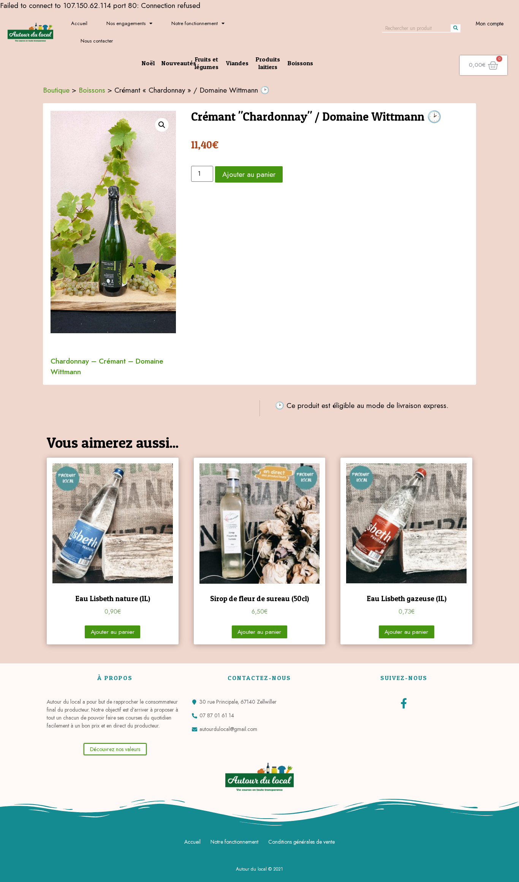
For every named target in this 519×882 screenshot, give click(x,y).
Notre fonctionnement (194, 23)
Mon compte (489, 23)
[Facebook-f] (404, 703)
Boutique (56, 90)
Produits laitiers (268, 63)
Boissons (300, 63)
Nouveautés (178, 63)
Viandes (237, 63)
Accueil (79, 23)
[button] (115, 749)
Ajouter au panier (248, 174)
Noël (148, 63)
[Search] (455, 28)
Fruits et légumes (206, 63)
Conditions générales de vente (301, 842)
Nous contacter (97, 40)
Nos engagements (126, 23)
